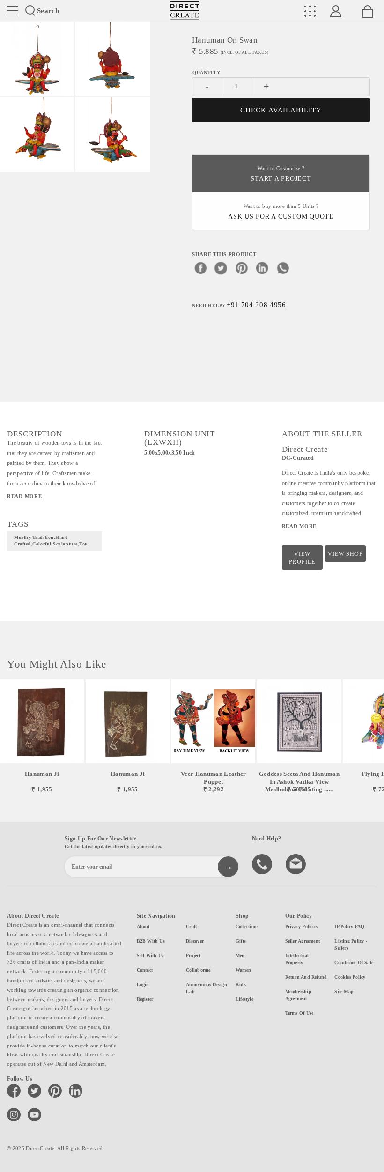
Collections (247, 926)
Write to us (297, 863)
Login (143, 984)
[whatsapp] (282, 267)
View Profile (302, 558)
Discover (195, 940)
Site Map (344, 991)
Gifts (241, 940)
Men (240, 955)
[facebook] (200, 267)
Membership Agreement (298, 995)
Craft (191, 926)
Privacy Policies (301, 926)
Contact (145, 970)
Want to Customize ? (281, 174)
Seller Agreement (302, 940)
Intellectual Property (297, 959)
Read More (24, 496)
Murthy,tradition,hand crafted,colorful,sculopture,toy (51, 541)
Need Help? (239, 305)
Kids (241, 984)
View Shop (345, 554)
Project (193, 955)
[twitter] (221, 267)
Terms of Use (299, 1013)
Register (145, 999)
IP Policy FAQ (349, 926)
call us (263, 863)
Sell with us (150, 955)
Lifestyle (244, 999)
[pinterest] (241, 267)
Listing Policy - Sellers (350, 944)
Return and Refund (306, 977)
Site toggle (12, 10)
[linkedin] (262, 267)
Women (243, 970)
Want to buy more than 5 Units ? (281, 212)
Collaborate (198, 970)
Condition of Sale (353, 962)
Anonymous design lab (206, 988)
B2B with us (151, 940)
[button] (373, 736)
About (143, 926)
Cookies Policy (349, 977)
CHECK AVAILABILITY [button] (281, 110)
